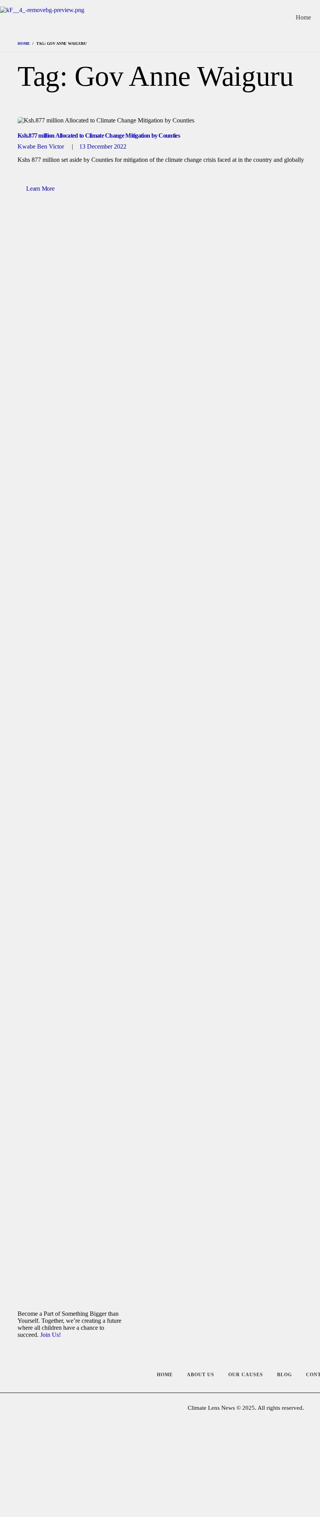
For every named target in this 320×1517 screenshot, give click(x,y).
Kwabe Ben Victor (42, 146)
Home (24, 43)
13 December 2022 (102, 146)
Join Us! (50, 1334)
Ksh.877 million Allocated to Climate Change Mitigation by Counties (99, 135)
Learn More (40, 188)
